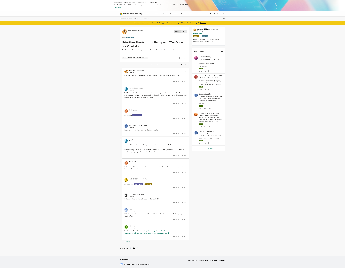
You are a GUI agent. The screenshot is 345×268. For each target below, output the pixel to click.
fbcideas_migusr (133, 110)
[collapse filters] (221, 51)
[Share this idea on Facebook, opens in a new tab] (130, 248)
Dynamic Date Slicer (205, 94)
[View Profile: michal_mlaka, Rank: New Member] (124, 31)
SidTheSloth (132, 226)
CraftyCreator (203, 100)
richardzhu (202, 121)
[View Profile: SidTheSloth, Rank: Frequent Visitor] (126, 227)
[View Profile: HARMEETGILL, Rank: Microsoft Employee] (126, 180)
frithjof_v (131, 125)
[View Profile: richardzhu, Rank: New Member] (196, 114)
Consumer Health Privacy (143, 264)
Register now (118, 7)
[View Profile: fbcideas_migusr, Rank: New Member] (126, 111)
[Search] (211, 14)
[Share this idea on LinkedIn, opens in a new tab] (137, 248)
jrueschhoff (132, 88)
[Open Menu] (224, 18)
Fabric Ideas (138, 18)
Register (216, 13)
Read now (203, 23)
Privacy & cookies (203, 260)
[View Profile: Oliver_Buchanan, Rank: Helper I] (196, 133)
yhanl (130, 209)
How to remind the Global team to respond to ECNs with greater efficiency (209, 114)
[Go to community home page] (131, 14)
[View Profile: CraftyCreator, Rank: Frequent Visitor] (196, 95)
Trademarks (222, 260)
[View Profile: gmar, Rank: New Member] (126, 141)
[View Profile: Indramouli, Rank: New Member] (196, 77)
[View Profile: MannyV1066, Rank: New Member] (196, 58)
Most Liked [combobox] (185, 65)
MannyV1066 (203, 63)
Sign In (222, 13)
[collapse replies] (120, 70)
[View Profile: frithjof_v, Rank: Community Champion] (126, 126)
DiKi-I (130, 162)
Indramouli (202, 84)
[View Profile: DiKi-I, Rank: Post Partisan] (126, 163)
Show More (127, 241)
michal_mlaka (131, 30)
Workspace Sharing (205, 57)
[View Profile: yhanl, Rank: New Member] (126, 210)
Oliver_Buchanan (203, 138)
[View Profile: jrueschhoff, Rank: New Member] (126, 89)
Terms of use (213, 260)
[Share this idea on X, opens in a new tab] (134, 248)
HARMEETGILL (133, 179)
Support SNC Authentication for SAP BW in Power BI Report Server (210, 77)
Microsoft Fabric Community (126, 18)
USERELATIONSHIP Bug (206, 131)
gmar (130, 140)
